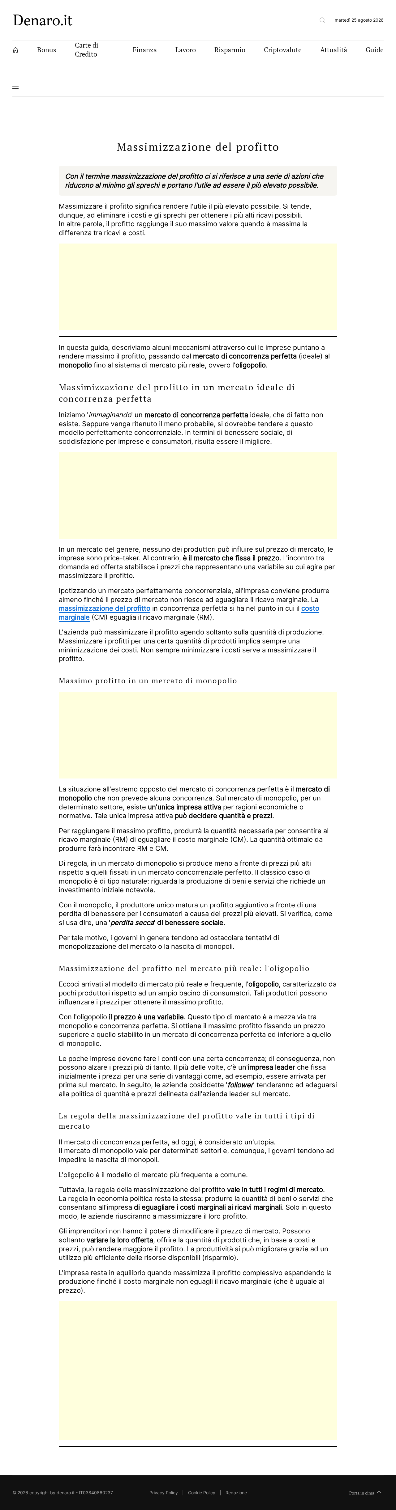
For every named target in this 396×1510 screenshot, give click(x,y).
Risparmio (229, 49)
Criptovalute (283, 49)
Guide (375, 49)
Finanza (145, 49)
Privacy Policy (163, 1492)
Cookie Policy (201, 1492)
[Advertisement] (198, 287)
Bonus (46, 49)
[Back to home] (43, 20)
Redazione (236, 1492)
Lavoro (185, 49)
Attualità (333, 49)
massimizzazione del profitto (104, 608)
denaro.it (66, 1492)
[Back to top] (379, 1493)
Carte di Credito (86, 49)
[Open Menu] (15, 87)
